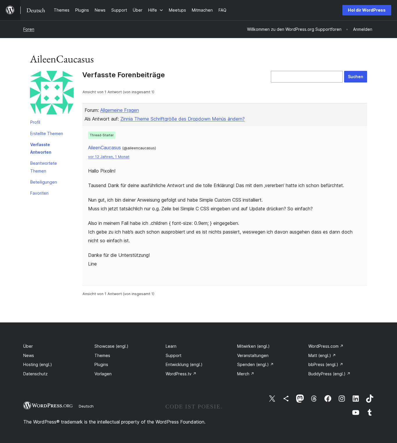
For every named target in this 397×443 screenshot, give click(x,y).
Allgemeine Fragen (119, 110)
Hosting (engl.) (37, 364)
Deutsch (86, 406)
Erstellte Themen (46, 133)
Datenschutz (35, 373)
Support (173, 355)
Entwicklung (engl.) (184, 364)
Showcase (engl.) (111, 346)
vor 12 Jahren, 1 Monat (108, 157)
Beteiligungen (43, 182)
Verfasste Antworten (40, 148)
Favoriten (39, 193)
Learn (171, 346)
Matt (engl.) (322, 355)
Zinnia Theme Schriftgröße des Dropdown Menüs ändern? (182, 119)
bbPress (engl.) (325, 364)
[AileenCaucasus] (52, 94)
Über (28, 346)
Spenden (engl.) (255, 364)
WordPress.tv (181, 373)
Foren (28, 29)
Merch (245, 373)
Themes (102, 355)
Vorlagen (103, 373)
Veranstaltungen (253, 355)
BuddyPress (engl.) (329, 373)
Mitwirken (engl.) (253, 346)
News (28, 355)
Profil (35, 122)
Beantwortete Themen (43, 167)
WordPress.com (326, 346)
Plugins (101, 364)
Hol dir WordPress (367, 10)
